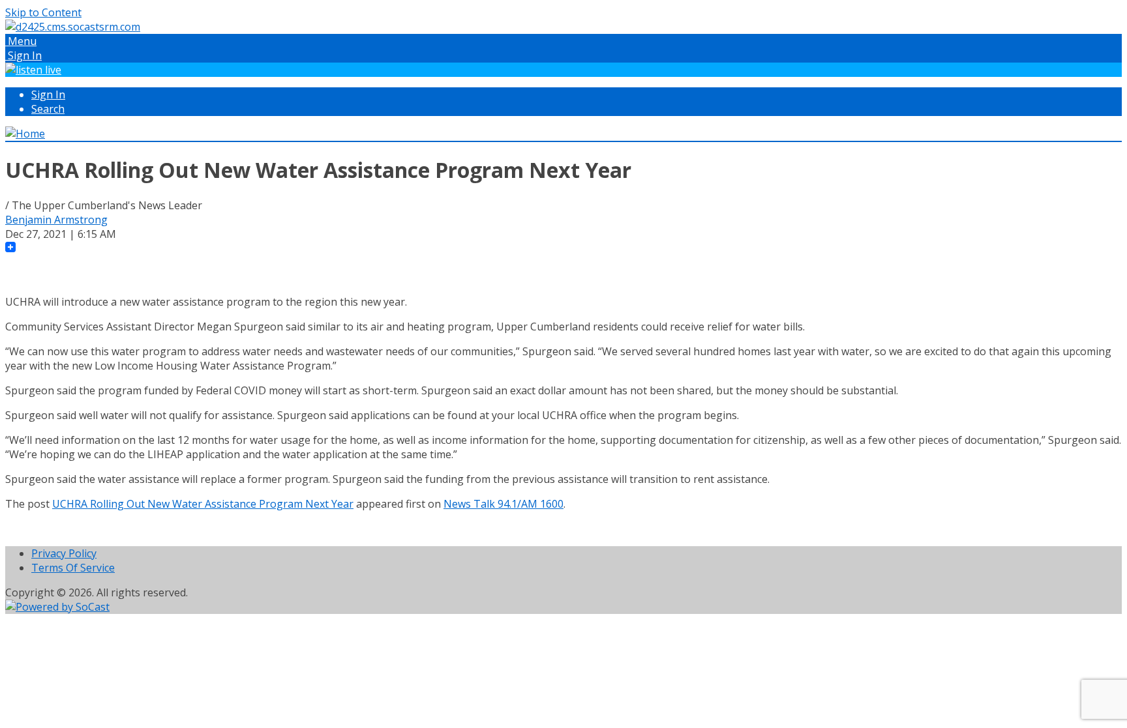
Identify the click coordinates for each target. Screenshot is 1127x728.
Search (48, 109)
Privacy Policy (64, 553)
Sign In (48, 94)
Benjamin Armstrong (56, 219)
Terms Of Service (73, 568)
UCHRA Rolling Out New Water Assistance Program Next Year (202, 504)
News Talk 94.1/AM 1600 (503, 504)
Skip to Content (43, 12)
